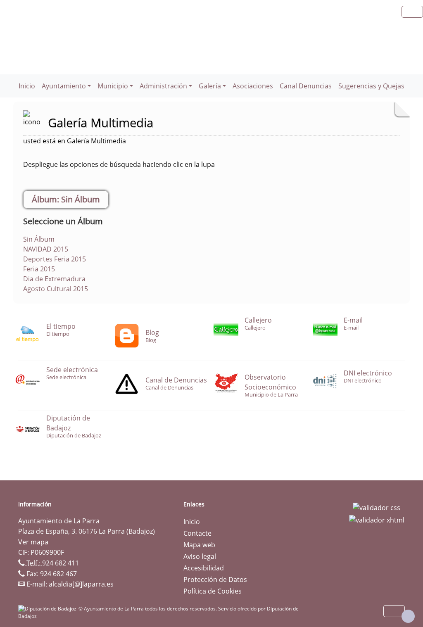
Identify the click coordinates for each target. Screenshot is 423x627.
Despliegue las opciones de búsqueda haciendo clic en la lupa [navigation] (119, 164)
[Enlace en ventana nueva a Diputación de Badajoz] (48, 608)
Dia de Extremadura (54, 278)
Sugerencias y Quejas (371, 85)
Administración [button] (163, 85)
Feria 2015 (39, 268)
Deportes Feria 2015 (54, 259)
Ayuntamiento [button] (64, 85)
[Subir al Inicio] (408, 616)
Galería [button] (210, 85)
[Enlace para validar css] (376, 506)
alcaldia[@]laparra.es (81, 584)
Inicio (27, 85)
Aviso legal (199, 556)
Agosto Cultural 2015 (55, 288)
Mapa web (199, 544)
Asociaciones (253, 85)
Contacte (197, 533)
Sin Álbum (39, 239)
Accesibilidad (203, 567)
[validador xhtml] (376, 519)
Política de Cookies (212, 591)
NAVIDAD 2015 (45, 249)
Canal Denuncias (306, 85)
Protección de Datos (215, 579)
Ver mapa (33, 541)
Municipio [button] (112, 85)
